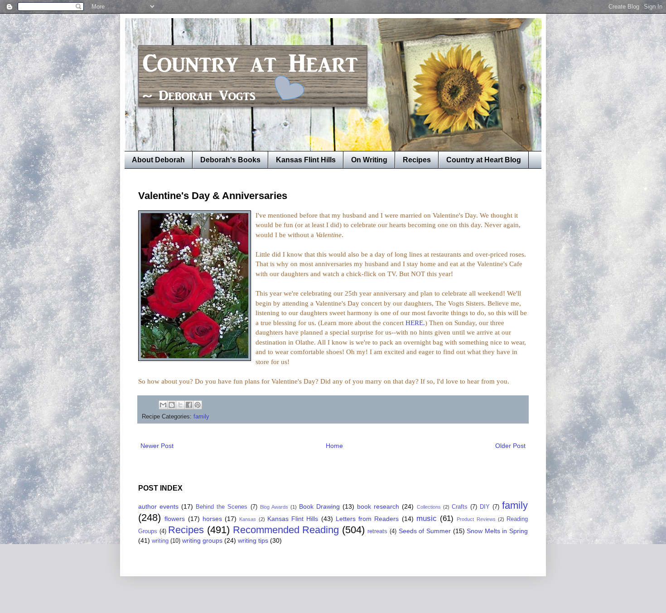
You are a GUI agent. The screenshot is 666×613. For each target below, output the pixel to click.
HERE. (415, 322)
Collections (429, 507)
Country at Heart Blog (483, 160)
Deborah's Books (230, 160)
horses (212, 518)
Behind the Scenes (221, 507)
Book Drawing (319, 506)
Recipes (417, 160)
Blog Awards (274, 507)
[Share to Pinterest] (197, 404)
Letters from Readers (367, 518)
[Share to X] (180, 404)
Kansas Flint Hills (306, 160)
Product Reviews (476, 519)
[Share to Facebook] (188, 404)
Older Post (510, 445)
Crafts (460, 507)
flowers (174, 518)
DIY (485, 507)
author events (158, 506)
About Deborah (158, 160)
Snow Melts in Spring (497, 531)
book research (378, 506)
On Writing (369, 160)
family (201, 417)
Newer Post (157, 445)
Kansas (247, 519)
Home (334, 445)
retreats (377, 531)
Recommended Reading (286, 529)
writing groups (202, 540)
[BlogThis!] (171, 404)
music (426, 518)
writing (160, 541)
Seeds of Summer (425, 531)
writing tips (253, 540)
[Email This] (163, 404)
